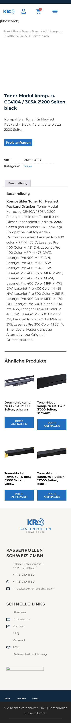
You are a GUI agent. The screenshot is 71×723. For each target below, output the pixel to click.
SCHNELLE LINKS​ (25, 604)
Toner (25, 31)
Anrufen (21, 699)
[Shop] (7, 695)
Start (7, 31)
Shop (16, 31)
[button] (55, 12)
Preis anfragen (18, 143)
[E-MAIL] (35, 695)
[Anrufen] (21, 695)
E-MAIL (35, 699)
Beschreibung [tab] (17, 183)
